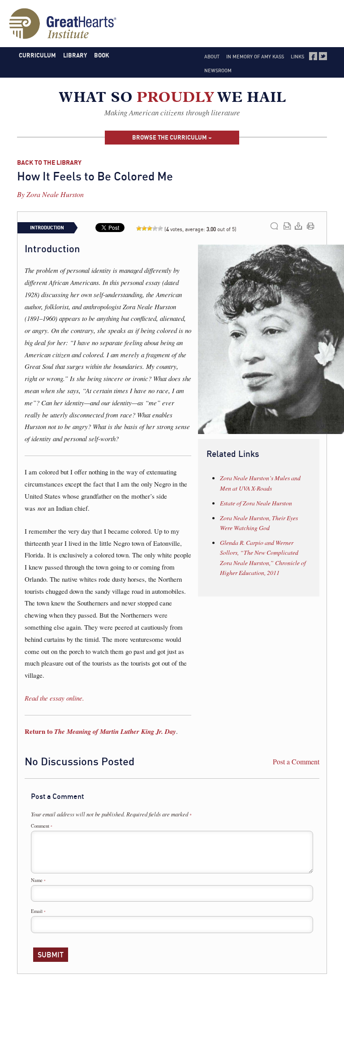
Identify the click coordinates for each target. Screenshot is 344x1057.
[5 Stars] (160, 228)
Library (75, 55)
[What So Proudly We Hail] (172, 99)
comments (274, 226)
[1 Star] (139, 228)
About (211, 56)
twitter (323, 56)
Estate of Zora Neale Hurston (256, 503)
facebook (313, 56)
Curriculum (37, 55)
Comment (41, 826)
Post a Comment (296, 761)
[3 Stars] (149, 228)
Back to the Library (49, 162)
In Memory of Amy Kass (255, 56)
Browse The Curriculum (170, 137)
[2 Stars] (144, 228)
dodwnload (298, 226)
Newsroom (218, 70)
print (310, 226)
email (287, 226)
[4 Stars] (155, 228)
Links (297, 56)
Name (38, 880)
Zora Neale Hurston (55, 194)
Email (38, 911)
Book (101, 55)
